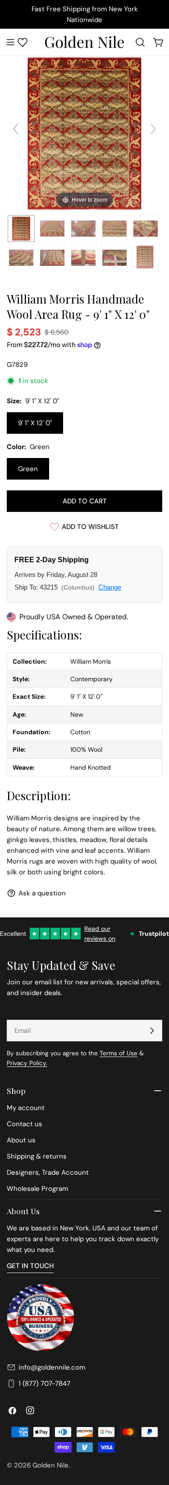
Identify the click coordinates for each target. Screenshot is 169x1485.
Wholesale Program (37, 1188)
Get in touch (30, 1265)
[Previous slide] (16, 129)
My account (26, 1107)
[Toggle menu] (10, 42)
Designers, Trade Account (48, 1172)
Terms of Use (118, 1053)
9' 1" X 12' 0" (35, 423)
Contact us (24, 1123)
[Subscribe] (151, 1030)
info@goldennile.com (51, 1367)
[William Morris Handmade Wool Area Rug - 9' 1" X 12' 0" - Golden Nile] (21, 228)
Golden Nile (50, 1465)
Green (28, 468)
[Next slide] (153, 129)
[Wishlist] (22, 42)
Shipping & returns (37, 1156)
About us (21, 1140)
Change (109, 587)
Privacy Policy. (27, 1063)
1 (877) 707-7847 (44, 1383)
